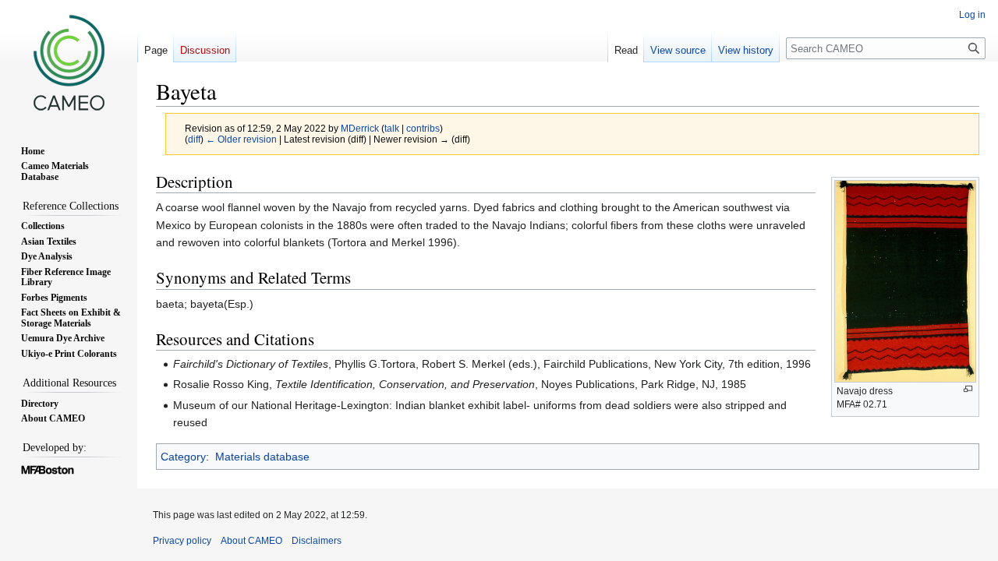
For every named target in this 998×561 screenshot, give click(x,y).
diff (194, 139)
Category (183, 456)
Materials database (262, 456)
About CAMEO (251, 540)
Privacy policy (182, 540)
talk (391, 128)
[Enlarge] (968, 389)
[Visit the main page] (68, 62)
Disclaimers (317, 540)
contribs (423, 128)
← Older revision (241, 139)
